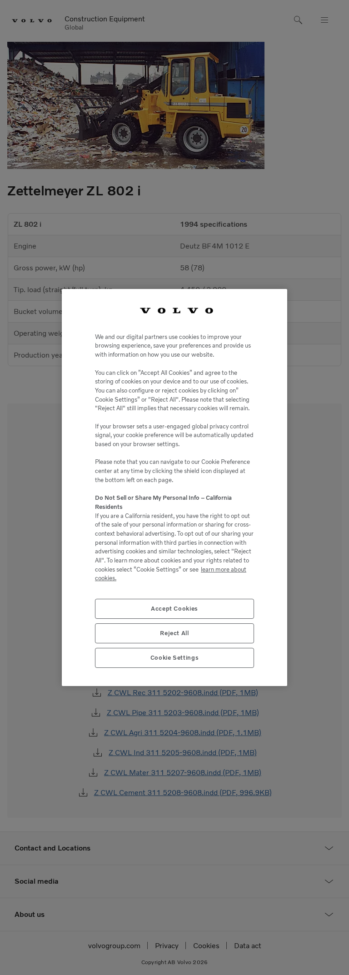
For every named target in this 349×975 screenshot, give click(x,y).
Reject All (174, 633)
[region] (174, 487)
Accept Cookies (174, 608)
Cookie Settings (174, 657)
